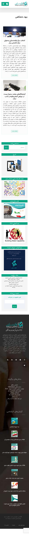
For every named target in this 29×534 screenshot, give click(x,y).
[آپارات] (16, 360)
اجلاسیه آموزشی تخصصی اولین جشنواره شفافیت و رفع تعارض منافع (13, 278)
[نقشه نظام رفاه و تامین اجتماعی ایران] (14, 188)
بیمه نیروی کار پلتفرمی (13, 284)
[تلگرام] (20, 360)
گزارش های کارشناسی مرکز (14, 391)
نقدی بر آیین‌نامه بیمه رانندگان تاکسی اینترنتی (13, 281)
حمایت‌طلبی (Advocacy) (14, 387)
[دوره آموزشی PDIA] (14, 234)
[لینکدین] (12, 360)
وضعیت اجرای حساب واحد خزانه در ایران (14, 478)
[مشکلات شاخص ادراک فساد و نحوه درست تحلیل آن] (14, 485)
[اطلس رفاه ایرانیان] (14, 211)
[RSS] (8, 360)
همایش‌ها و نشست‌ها (14, 395)
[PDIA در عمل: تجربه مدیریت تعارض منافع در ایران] (14, 459)
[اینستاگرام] (24, 360)
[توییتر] (24, 365)
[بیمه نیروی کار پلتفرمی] (14, 421)
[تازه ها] (14, 165)
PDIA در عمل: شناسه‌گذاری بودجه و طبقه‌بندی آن (14, 440)
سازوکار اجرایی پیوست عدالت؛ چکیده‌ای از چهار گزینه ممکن (14, 452)
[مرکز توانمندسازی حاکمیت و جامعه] (21, 4)
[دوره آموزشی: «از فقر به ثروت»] (14, 260)
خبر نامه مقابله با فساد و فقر (14, 399)
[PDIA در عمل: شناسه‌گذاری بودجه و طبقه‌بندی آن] (14, 434)
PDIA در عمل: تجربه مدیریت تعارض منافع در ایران (14, 465)
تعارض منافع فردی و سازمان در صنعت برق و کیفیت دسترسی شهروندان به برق (14, 504)
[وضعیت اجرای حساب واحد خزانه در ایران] (14, 472)
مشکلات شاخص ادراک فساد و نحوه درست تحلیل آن (14, 491)
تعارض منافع (14, 385)
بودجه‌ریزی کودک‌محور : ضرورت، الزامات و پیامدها (13, 286)
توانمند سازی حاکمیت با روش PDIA (14, 389)
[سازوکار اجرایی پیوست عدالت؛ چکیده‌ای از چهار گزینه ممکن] (14, 446)
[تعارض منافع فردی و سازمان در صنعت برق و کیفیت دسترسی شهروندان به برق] (14, 498)
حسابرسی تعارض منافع (14, 283)
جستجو (6, 147)
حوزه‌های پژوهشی (14, 393)
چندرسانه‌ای (15, 397)
